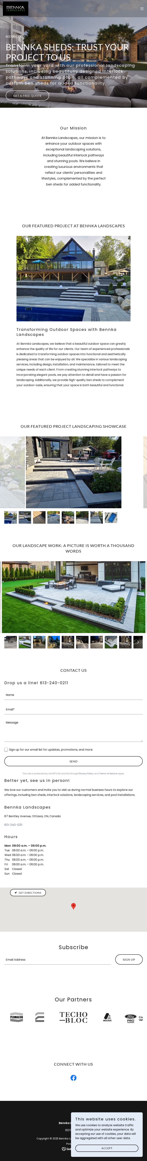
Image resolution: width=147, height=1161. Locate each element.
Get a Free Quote (27, 95)
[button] (142, 8)
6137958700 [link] (14, 37)
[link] (15, 8)
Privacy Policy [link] (86, 773)
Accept (106, 1148)
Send (74, 761)
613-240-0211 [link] (13, 825)
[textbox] (73, 695)
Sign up (129, 959)
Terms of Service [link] (108, 773)
